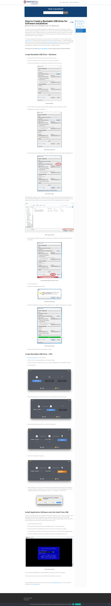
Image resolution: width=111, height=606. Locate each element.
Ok (73, 604)
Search (65, 12)
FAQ (61, 2)
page (46, 58)
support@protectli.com (56, 582)
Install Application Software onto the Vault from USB (80, 30)
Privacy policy (77, 604)
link (29, 575)
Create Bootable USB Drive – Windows (80, 23)
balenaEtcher (44, 48)
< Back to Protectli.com (74, 2)
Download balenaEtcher (33, 357)
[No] (109, 604)
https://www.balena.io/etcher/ (51, 42)
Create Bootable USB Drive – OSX (80, 27)
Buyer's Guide (65, 2)
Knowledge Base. (36, 584)
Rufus (39, 48)
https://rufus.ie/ (28, 40)
